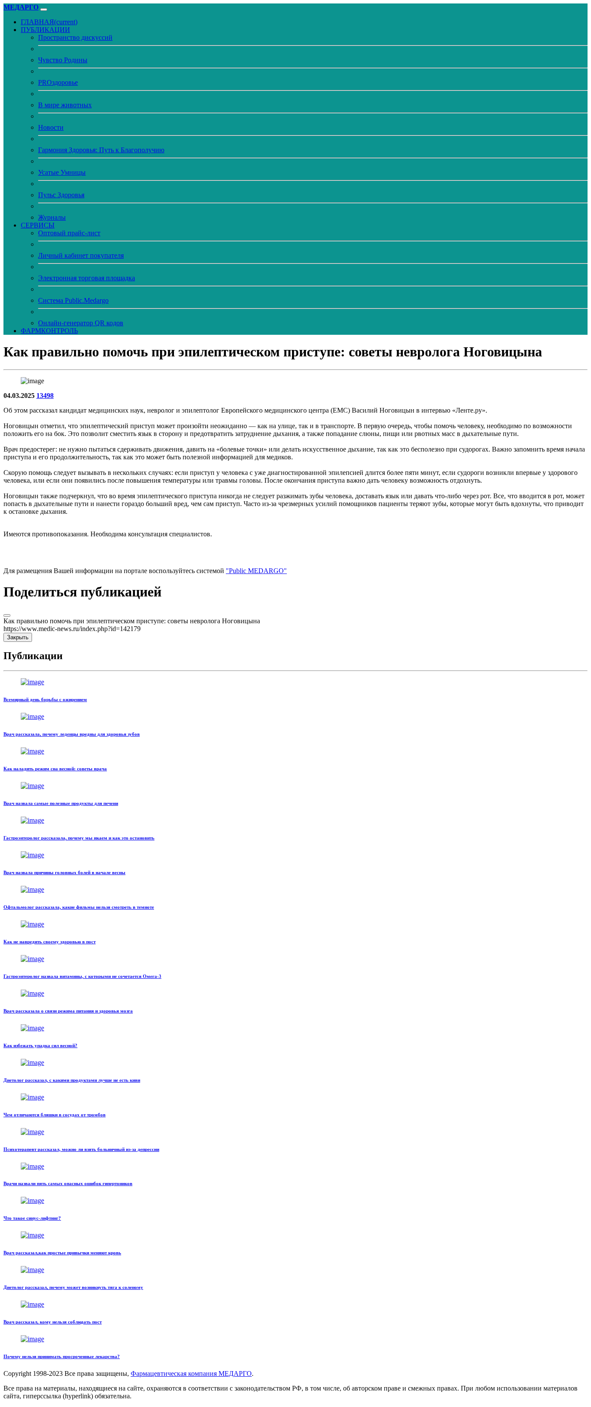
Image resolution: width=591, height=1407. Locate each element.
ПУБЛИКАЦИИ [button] (45, 29)
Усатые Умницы (62, 172)
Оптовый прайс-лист (69, 233)
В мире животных (65, 105)
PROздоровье (58, 82)
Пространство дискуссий (75, 37)
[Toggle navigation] (43, 9)
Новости (51, 127)
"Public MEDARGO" (256, 570)
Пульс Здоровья (61, 195)
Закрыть (18, 637)
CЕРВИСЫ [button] (38, 225)
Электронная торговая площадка (86, 278)
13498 (45, 395)
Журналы (52, 217)
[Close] (6, 615)
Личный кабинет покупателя (81, 255)
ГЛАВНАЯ (49, 22)
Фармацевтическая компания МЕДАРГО (191, 1373)
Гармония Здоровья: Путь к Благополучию (101, 150)
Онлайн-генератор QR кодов (80, 323)
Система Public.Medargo (73, 300)
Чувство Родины (62, 60)
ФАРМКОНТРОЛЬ (49, 330)
